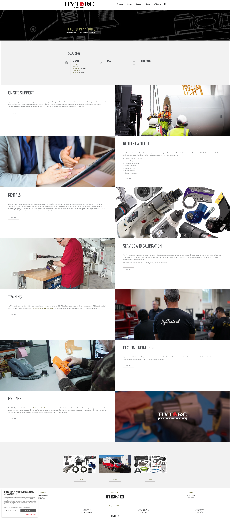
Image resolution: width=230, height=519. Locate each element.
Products (120, 4)
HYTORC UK (200, 512)
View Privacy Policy (31, 514)
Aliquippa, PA (76, 64)
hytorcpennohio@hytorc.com (113, 64)
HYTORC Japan (87, 510)
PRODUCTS (80, 479)
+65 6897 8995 (39, 497)
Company (139, 4)
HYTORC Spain (143, 512)
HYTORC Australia (86, 509)
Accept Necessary (11, 510)
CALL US (13, 113)
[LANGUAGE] (165, 4)
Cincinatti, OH (76, 70)
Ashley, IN (75, 72)
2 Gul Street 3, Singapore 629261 (39, 495)
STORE (150, 479)
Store (148, 4)
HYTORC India (200, 509)
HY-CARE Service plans (40, 408)
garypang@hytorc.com (39, 498)
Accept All (28, 510)
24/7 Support (157, 4)
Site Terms (191, 497)
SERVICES (115, 479)
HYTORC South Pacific (86, 512)
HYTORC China (143, 509)
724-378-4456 (144, 64)
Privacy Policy (191, 495)
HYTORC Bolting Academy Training (44, 308)
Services (129, 4)
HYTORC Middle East (143, 510)
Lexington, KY (76, 66)
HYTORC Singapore (200, 510)
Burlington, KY (76, 68)
